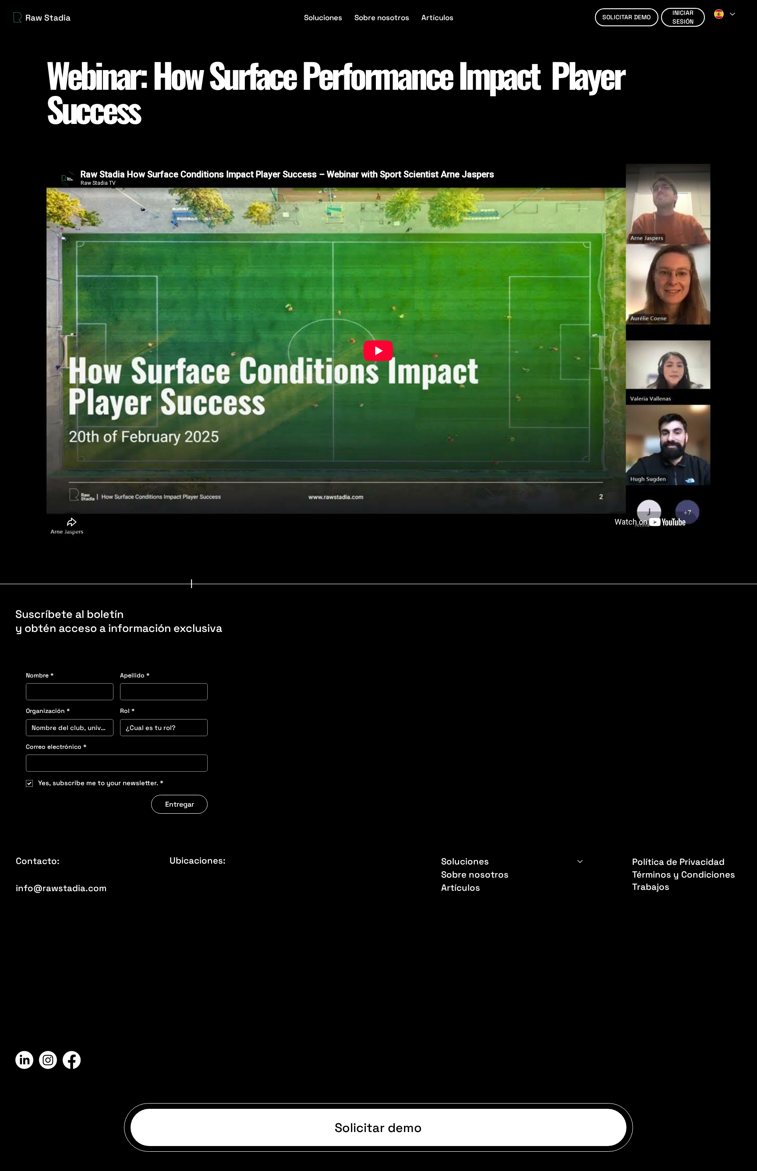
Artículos (460, 887)
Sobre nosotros (475, 874)
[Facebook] (72, 1060)
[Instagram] (48, 1060)
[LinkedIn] (24, 1060)
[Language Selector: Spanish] (724, 13)
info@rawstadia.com (61, 888)
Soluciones (465, 861)
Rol (127, 711)
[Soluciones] (580, 861)
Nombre (39, 675)
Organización (48, 711)
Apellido (134, 675)
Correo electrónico (56, 747)
